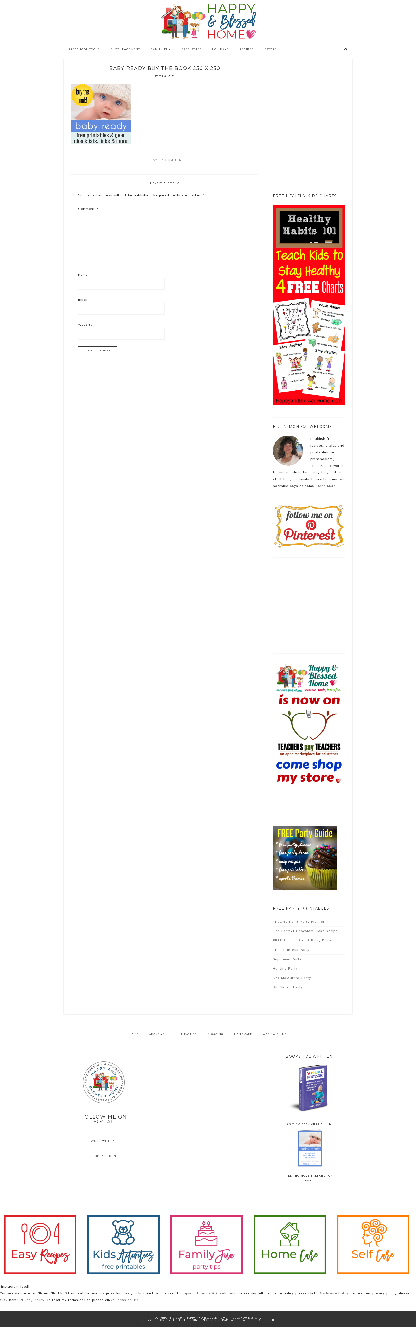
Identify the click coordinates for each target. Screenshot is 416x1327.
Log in (269, 1320)
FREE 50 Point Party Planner (299, 921)
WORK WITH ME (104, 1141)
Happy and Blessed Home (208, 22)
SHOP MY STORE (104, 1156)
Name (84, 274)
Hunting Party (285, 968)
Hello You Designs (245, 1317)
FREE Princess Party (291, 949)
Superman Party (287, 959)
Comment (88, 208)
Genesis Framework (223, 1320)
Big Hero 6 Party (288, 987)
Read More (326, 486)
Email (84, 299)
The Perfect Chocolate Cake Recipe (305, 931)
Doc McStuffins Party (292, 978)
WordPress (252, 1320)
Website (85, 324)
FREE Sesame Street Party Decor (302, 940)
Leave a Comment (166, 160)
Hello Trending (186, 1320)
